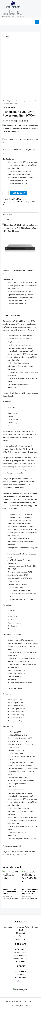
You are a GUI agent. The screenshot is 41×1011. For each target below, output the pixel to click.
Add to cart (19, 193)
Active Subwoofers (20, 955)
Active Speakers (20, 949)
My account (20, 933)
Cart (20, 936)
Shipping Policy (20, 977)
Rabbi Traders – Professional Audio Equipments (20, 927)
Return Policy (21, 974)
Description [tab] (7, 215)
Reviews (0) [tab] (7, 219)
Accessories (20, 961)
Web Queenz (24, 1006)
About (20, 930)
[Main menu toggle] (37, 22)
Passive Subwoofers (20, 958)
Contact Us (20, 939)
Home (5, 101)
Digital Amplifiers (13, 101)
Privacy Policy (20, 971)
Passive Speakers (20, 952)
